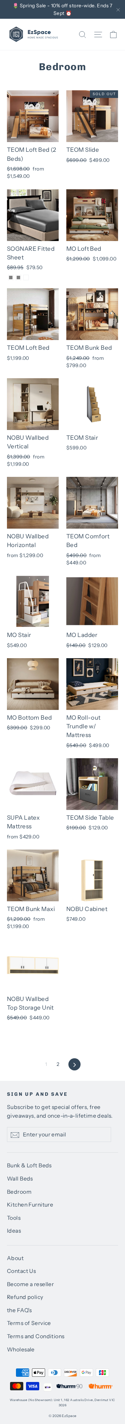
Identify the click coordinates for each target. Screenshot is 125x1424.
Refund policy (25, 1297)
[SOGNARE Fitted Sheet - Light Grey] (18, 277)
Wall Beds (20, 1178)
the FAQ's (19, 1310)
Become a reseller (30, 1284)
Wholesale (21, 1349)
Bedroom (19, 1192)
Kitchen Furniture (30, 1204)
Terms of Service (29, 1323)
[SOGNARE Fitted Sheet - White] (26, 277)
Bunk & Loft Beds (29, 1165)
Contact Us (21, 1271)
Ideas (14, 1230)
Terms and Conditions (36, 1336)
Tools (13, 1218)
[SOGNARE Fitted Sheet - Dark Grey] (10, 277)
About (15, 1258)
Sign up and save (37, 1094)
